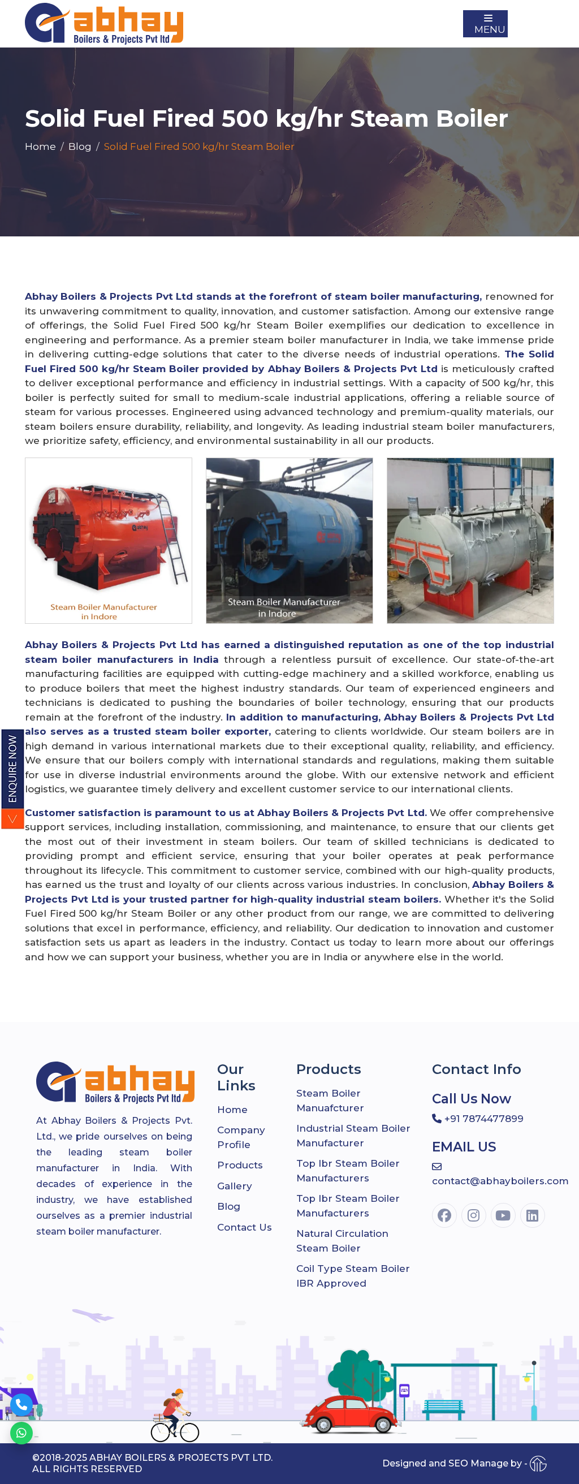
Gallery (234, 1186)
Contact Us (244, 1227)
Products (240, 1165)
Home (40, 146)
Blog (80, 146)
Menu (489, 29)
